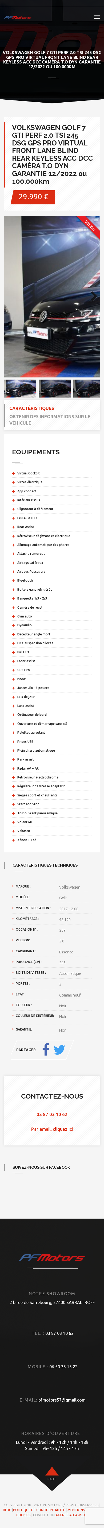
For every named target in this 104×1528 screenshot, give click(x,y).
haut (51, 1479)
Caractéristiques (31, 408)
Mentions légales (83, 1510)
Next (92, 296)
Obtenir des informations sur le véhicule (49, 419)
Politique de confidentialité (39, 1510)
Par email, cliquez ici (52, 1129)
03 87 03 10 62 (52, 1114)
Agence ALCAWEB (70, 1515)
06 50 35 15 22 (63, 1366)
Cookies (23, 1515)
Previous (12, 296)
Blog (7, 1510)
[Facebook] (46, 1050)
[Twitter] (59, 1050)
